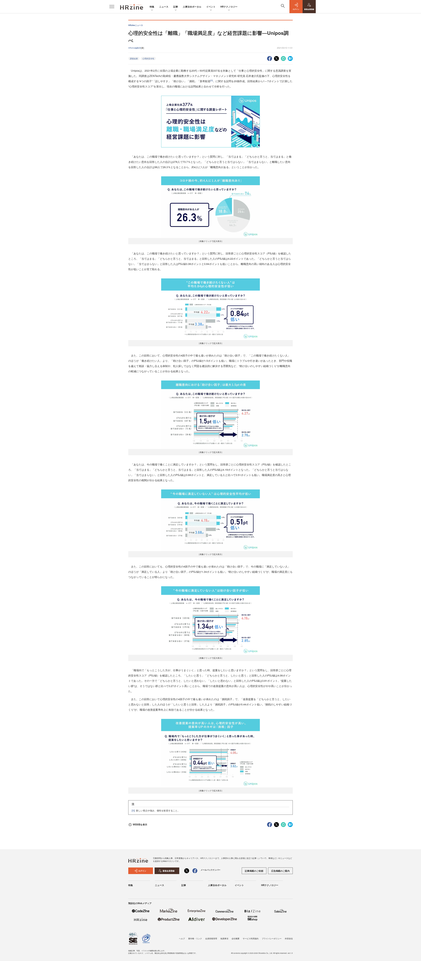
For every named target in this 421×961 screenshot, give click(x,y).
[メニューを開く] (111, 6)
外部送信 (289, 938)
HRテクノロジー (228, 6)
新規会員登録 (168, 870)
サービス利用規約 (251, 938)
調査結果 (134, 58)
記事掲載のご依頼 (254, 870)
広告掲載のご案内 (280, 870)
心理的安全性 (148, 58)
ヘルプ (182, 938)
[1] (211, 80)
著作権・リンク (195, 938)
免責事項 (224, 938)
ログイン (142, 870)
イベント (210, 6)
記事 (175, 6)
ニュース (163, 6)
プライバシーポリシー (272, 938)
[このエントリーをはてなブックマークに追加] (290, 58)
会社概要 (235, 938)
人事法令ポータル (192, 6)
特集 (152, 6)
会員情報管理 (211, 938)
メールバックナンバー (210, 869)
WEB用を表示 (140, 824)
